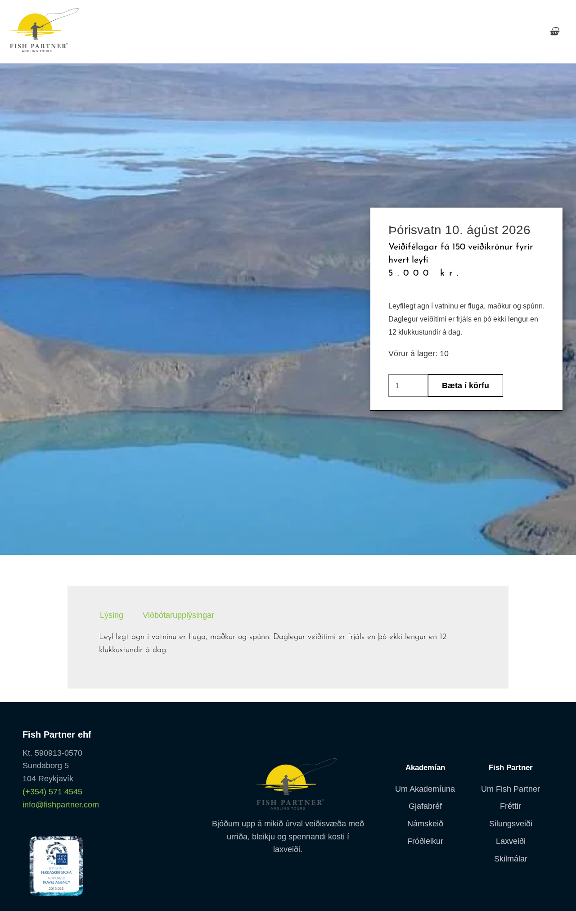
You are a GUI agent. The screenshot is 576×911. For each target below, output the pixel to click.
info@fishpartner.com (60, 804)
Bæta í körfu (465, 385)
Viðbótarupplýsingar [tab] (178, 615)
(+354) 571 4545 (52, 791)
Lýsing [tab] (111, 615)
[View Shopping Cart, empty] (554, 31)
